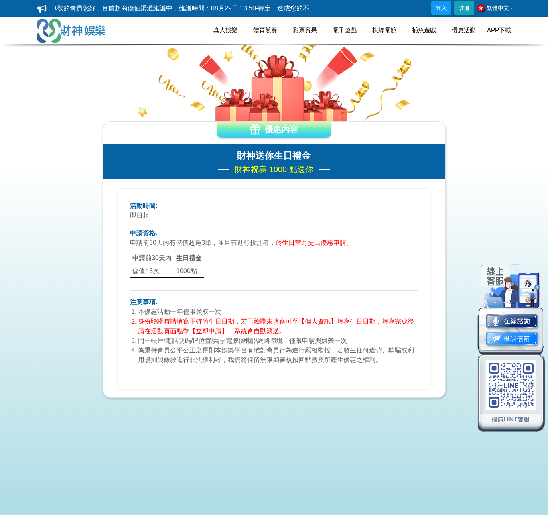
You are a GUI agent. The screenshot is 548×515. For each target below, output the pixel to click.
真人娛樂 (225, 29)
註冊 (464, 8)
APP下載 (499, 29)
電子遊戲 (345, 29)
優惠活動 (464, 29)
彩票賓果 (305, 29)
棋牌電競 (384, 29)
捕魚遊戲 (424, 29)
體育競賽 (265, 29)
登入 (441, 8)
